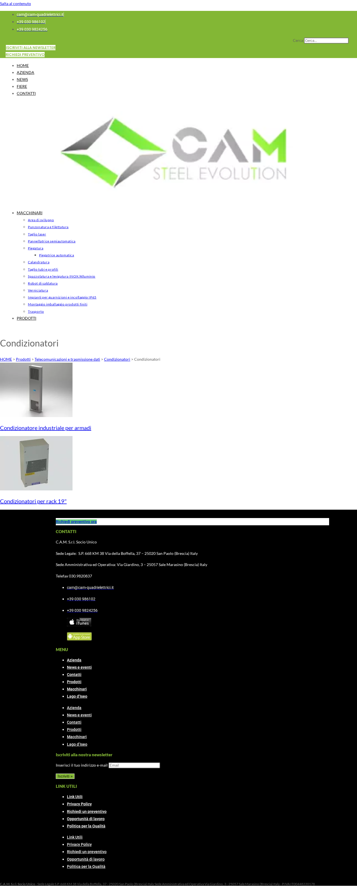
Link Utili (75, 796)
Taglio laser (37, 234)
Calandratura (38, 262)
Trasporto (36, 311)
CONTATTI (26, 93)
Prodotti (74, 682)
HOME (23, 65)
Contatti (74, 674)
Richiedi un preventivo (87, 811)
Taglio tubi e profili (43, 269)
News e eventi (79, 667)
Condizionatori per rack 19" (33, 501)
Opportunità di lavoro (86, 819)
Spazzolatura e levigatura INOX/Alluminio (61, 276)
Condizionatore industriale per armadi (45, 427)
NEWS (22, 79)
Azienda (74, 660)
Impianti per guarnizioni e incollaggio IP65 (62, 297)
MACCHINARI (29, 212)
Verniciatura (38, 290)
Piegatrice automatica (56, 255)
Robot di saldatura (43, 283)
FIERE (22, 86)
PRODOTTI (26, 318)
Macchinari (77, 689)
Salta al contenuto (15, 3)
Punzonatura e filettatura (48, 227)
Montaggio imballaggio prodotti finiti (57, 304)
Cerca (298, 40)
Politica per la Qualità (86, 826)
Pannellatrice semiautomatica (52, 241)
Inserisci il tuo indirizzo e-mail (82, 765)
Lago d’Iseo (77, 696)
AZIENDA (25, 72)
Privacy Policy (79, 804)
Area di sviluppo (41, 220)
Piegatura (35, 248)
